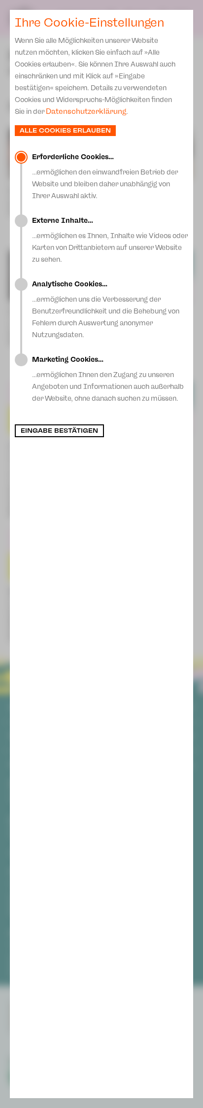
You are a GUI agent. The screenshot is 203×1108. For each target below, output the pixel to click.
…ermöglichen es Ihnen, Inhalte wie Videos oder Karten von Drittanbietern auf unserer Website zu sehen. (110, 240)
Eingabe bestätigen (59, 430)
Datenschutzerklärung (86, 111)
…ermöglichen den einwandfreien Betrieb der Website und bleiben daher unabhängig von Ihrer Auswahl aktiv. (105, 176)
